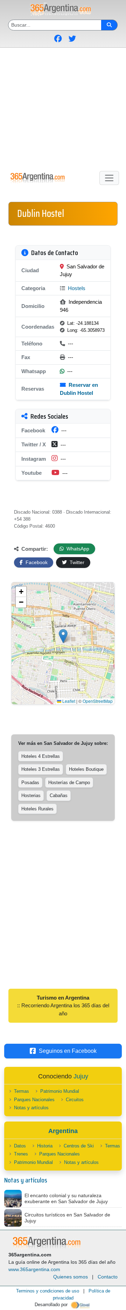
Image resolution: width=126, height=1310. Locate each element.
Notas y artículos (31, 1107)
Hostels (75, 288)
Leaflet (68, 701)
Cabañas (59, 795)
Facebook (36, 562)
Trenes (21, 1154)
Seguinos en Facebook (68, 1051)
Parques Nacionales (34, 1099)
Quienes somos (70, 1277)
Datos (20, 1145)
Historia (44, 1145)
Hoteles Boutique (86, 769)
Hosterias (31, 795)
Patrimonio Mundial (59, 1091)
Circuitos (75, 1099)
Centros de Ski (79, 1145)
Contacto (108, 1277)
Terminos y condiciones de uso (47, 1291)
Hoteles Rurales (37, 808)
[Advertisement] (63, 108)
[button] (63, 636)
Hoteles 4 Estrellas (40, 756)
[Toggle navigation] (109, 178)
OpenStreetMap (98, 701)
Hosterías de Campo (69, 782)
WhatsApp (77, 548)
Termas (21, 1091)
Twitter (76, 562)
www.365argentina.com (34, 1269)
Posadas (30, 782)
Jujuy (81, 1076)
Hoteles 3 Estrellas (40, 769)
